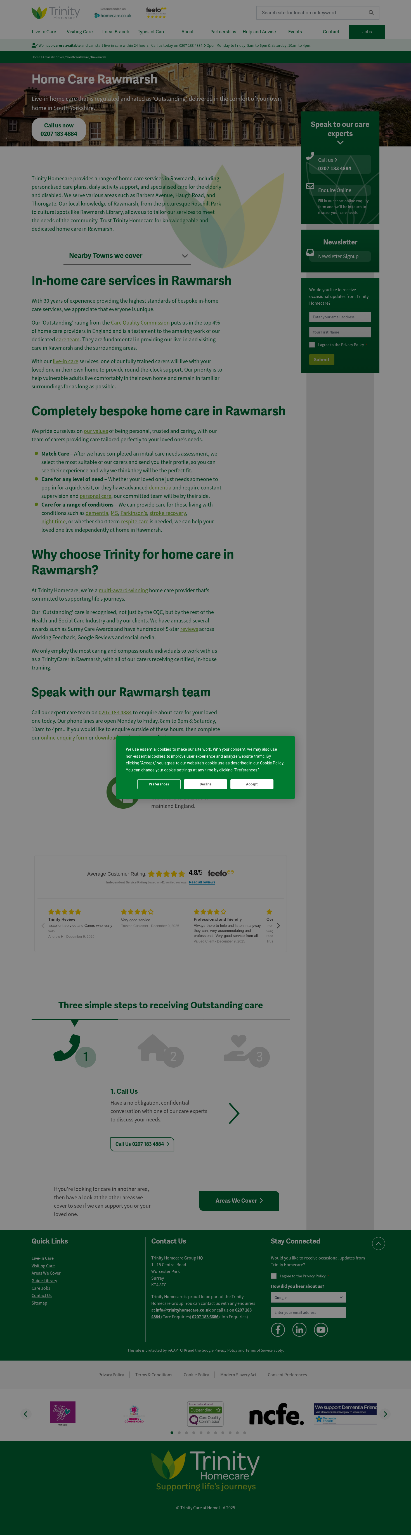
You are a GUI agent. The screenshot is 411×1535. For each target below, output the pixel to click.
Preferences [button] (246, 770)
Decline (205, 784)
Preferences (159, 784)
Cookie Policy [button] (271, 763)
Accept (252, 784)
